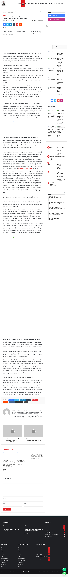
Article (47, 528)
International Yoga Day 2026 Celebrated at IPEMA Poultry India (60, 71)
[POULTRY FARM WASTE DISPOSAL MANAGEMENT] (52, 148)
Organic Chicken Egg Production (60, 53)
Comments (63, 46)
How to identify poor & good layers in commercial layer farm (57, 158)
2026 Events (27, 3)
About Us (53, 3)
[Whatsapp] (64, 573)
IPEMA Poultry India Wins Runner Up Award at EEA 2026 (60, 80)
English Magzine (4, 558)
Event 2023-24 (49, 532)
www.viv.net (21, 168)
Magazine (37, 3)
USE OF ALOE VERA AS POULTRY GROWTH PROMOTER (60, 165)
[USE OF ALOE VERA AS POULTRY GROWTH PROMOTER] (52, 163)
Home (19, 3)
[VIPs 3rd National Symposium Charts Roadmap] (52, 88)
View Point (42, 3)
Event (47, 530)
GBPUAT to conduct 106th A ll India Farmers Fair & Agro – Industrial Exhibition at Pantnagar (37, 454)
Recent (49, 46)
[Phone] (64, 569)
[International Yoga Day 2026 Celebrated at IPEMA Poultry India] (52, 69)
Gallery (32, 3)
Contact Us (47, 3)
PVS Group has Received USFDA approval (21, 462)
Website (25, 503)
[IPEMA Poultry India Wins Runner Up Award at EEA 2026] (52, 78)
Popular (56, 46)
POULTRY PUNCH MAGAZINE (52, 534)
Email (4, 503)
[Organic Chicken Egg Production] (52, 52)
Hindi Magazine (4, 560)
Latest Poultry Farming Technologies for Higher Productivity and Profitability (60, 118)
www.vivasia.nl (29, 168)
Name (4, 498)
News (23, 3)
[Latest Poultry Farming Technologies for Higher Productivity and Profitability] (52, 59)
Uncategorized (49, 536)
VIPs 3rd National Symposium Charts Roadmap (59, 90)
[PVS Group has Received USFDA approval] (23, 455)
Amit (6, 20)
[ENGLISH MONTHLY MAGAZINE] (3, 3)
